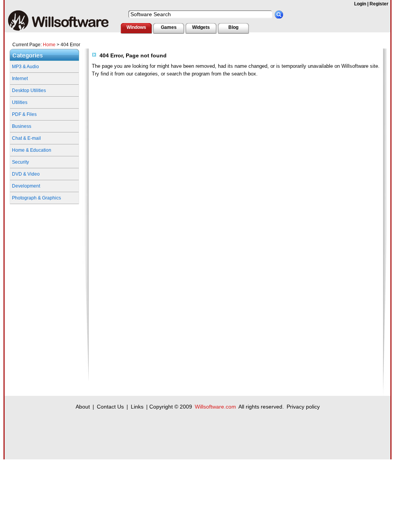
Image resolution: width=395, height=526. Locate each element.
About (83, 407)
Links (137, 407)
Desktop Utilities (29, 90)
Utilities (19, 102)
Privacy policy (303, 407)
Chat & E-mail (26, 138)
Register (379, 4)
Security (20, 162)
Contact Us (110, 407)
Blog (233, 27)
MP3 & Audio (25, 66)
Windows (136, 27)
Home (49, 44)
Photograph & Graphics (36, 198)
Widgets (201, 27)
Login (360, 4)
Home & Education (31, 150)
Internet (20, 78)
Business (21, 126)
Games (169, 27)
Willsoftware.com (215, 407)
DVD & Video (26, 174)
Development (26, 186)
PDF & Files (24, 114)
